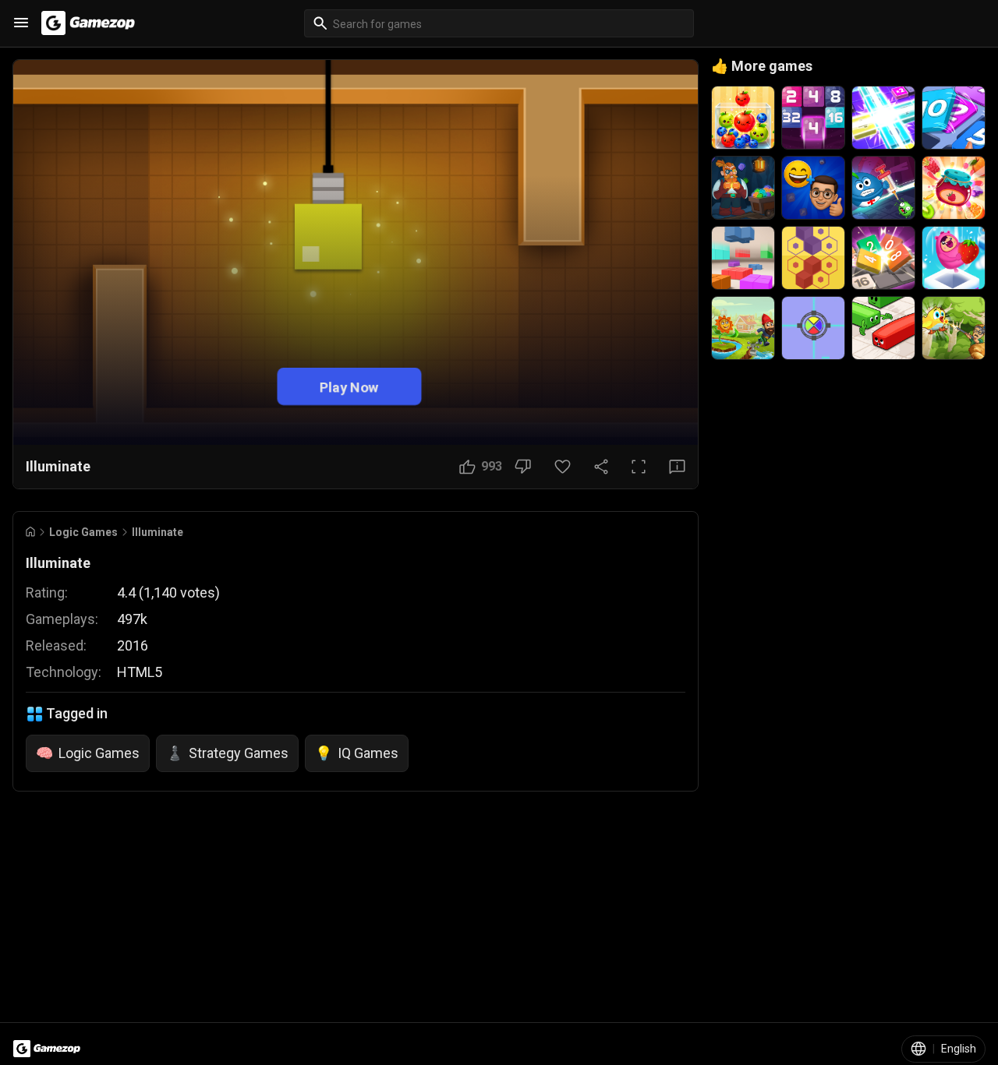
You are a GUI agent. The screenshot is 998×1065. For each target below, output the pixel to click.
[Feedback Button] (677, 466)
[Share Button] (601, 466)
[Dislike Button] (523, 466)
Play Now (349, 386)
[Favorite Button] (563, 466)
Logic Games (83, 532)
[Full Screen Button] (638, 466)
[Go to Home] (30, 532)
